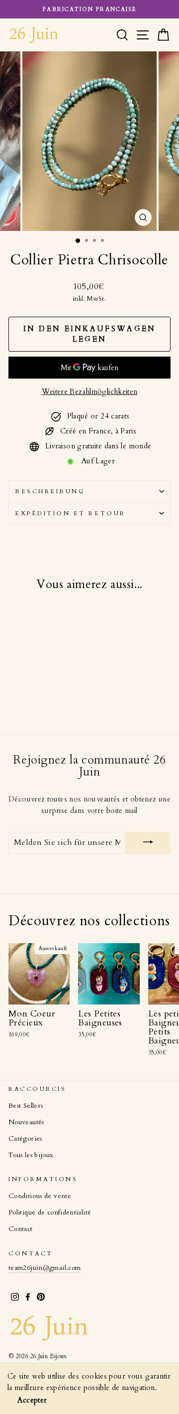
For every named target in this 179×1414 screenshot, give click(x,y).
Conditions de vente (39, 1196)
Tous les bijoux (31, 1155)
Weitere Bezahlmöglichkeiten (90, 392)
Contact (20, 1228)
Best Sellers (25, 1105)
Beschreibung (50, 491)
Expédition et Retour (70, 513)
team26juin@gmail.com (44, 1267)
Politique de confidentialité (49, 1212)
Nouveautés (26, 1122)
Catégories (25, 1138)
